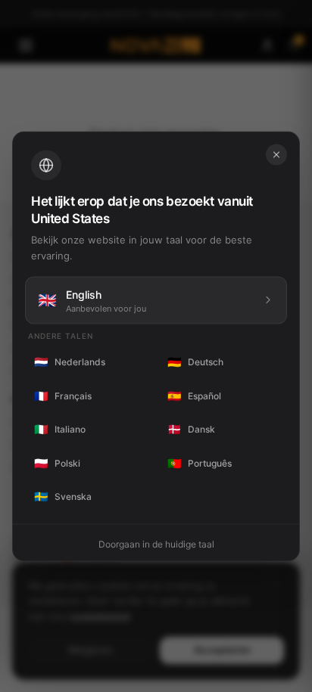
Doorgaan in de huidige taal (156, 543)
